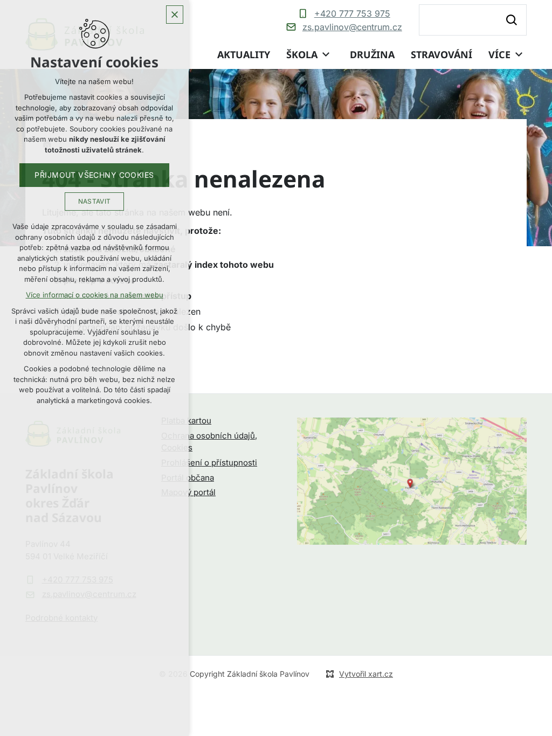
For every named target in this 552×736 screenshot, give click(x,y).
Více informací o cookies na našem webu (94, 294)
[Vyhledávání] (473, 20)
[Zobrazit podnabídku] (326, 55)
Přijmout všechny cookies (94, 174)
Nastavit (94, 201)
